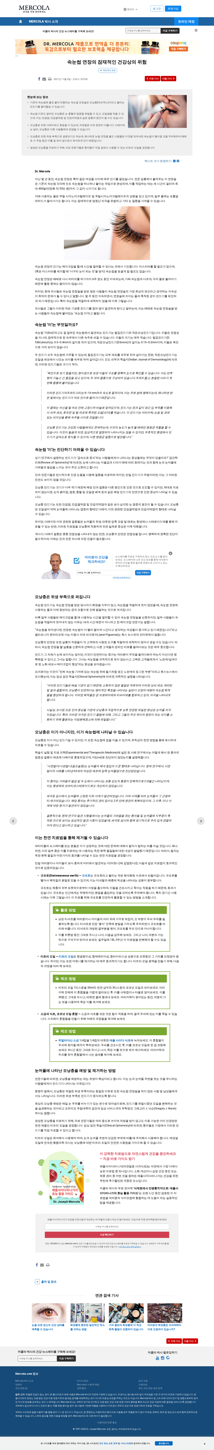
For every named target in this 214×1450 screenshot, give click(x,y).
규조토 (86, 875)
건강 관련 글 (21, 1388)
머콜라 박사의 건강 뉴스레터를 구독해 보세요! (68, 31)
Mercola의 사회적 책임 (88, 1384)
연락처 (18, 1384)
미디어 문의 (82, 1381)
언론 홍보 (81, 1388)
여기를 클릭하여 (65, 1412)
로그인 (157, 8)
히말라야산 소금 (68, 1040)
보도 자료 (143, 1381)
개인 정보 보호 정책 (108, 1443)
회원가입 (173, 8)
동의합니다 (164, 1443)
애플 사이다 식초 (120, 1040)
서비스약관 (126, 1443)
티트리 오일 (66, 956)
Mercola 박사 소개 (43, 21)
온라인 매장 (186, 21)
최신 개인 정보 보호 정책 (150, 1388)
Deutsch (129, 15)
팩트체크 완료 (109, 70)
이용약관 (142, 1384)
